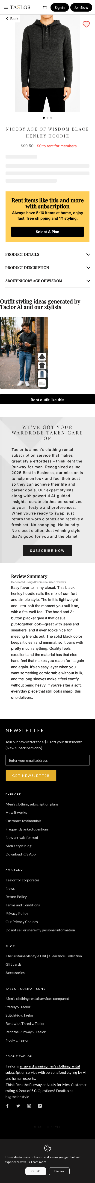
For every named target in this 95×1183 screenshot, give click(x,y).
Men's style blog (19, 845)
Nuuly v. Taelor (17, 1040)
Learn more (38, 1162)
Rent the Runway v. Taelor (26, 1032)
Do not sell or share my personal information (40, 930)
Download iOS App (21, 854)
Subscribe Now (47, 550)
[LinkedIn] (40, 1105)
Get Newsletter (31, 775)
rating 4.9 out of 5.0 (21, 1090)
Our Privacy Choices (22, 921)
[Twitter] (18, 1105)
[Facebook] (7, 1105)
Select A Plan (47, 231)
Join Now (81, 7)
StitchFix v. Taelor (19, 1015)
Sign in (60, 7)
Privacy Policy (17, 913)
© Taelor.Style (47, 1126)
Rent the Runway (28, 1084)
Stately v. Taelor (18, 1007)
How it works (16, 812)
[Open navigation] (6, 7)
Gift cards (13, 964)
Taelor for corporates (22, 880)
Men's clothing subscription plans (32, 804)
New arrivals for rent (22, 837)
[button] (86, 24)
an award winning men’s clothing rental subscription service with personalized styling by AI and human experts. (46, 1072)
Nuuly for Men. (58, 1084)
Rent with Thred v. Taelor (25, 1023)
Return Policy (16, 896)
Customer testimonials (23, 820)
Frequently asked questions (27, 829)
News (10, 888)
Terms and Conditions (23, 905)
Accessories (15, 972)
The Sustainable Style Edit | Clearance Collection (44, 956)
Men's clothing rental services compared (37, 998)
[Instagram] (29, 1105)
